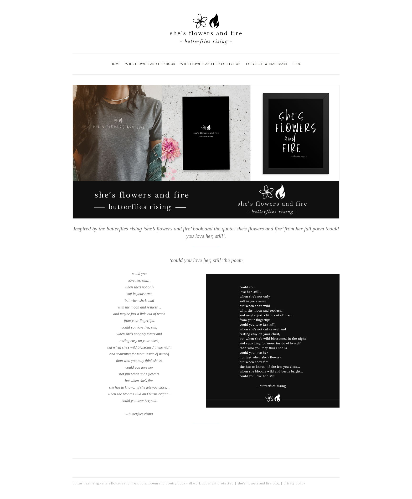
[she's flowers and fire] (206, 43)
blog (297, 64)
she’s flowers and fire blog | (260, 483)
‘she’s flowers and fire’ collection (210, 64)
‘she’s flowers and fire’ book (150, 64)
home (115, 64)
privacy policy (294, 483)
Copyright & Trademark (266, 64)
